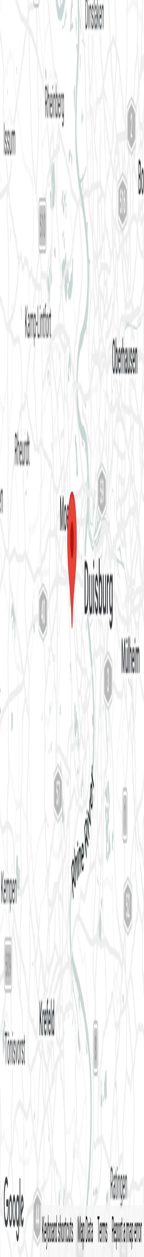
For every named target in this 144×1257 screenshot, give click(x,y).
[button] (72, 45)
